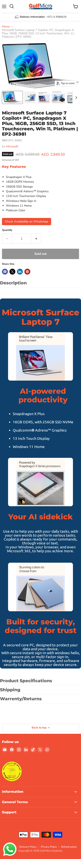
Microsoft (12, 146)
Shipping (10, 689)
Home (6, 26)
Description (13, 282)
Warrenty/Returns (21, 698)
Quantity (7, 230)
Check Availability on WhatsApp (26, 221)
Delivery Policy (28, 847)
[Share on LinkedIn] (20, 272)
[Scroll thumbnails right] (75, 97)
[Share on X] (12, 272)
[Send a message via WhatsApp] (10, 849)
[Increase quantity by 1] (36, 239)
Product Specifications (26, 680)
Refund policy (69, 847)
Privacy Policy (49, 847)
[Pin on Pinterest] (27, 272)
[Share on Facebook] (5, 272)
